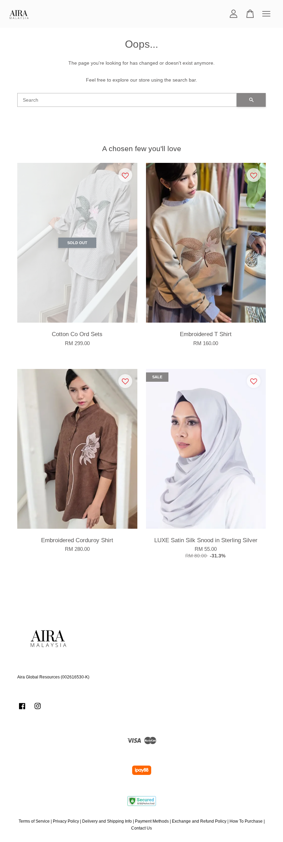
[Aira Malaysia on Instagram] (37, 709)
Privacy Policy (66, 821)
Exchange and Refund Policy (199, 821)
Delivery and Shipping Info (107, 821)
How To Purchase (246, 821)
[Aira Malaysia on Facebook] (22, 709)
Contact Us (141, 828)
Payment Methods (152, 821)
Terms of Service (34, 821)
